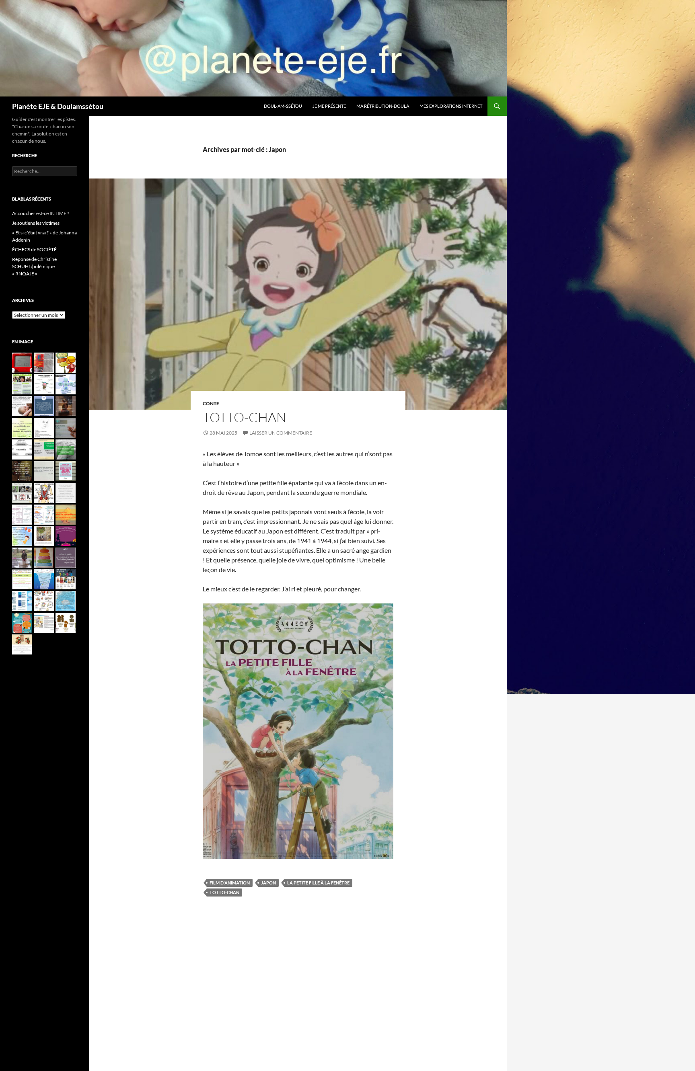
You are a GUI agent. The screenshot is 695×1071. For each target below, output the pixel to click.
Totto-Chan (224, 892)
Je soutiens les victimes (36, 223)
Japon (268, 882)
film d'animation (230, 882)
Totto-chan (244, 417)
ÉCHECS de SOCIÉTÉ (34, 249)
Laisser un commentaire (280, 433)
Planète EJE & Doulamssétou (57, 106)
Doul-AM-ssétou (283, 106)
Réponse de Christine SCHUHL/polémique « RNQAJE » (34, 266)
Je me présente (329, 106)
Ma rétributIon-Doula (382, 106)
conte (211, 403)
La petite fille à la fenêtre (318, 882)
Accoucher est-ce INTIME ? (40, 213)
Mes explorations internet (450, 106)
